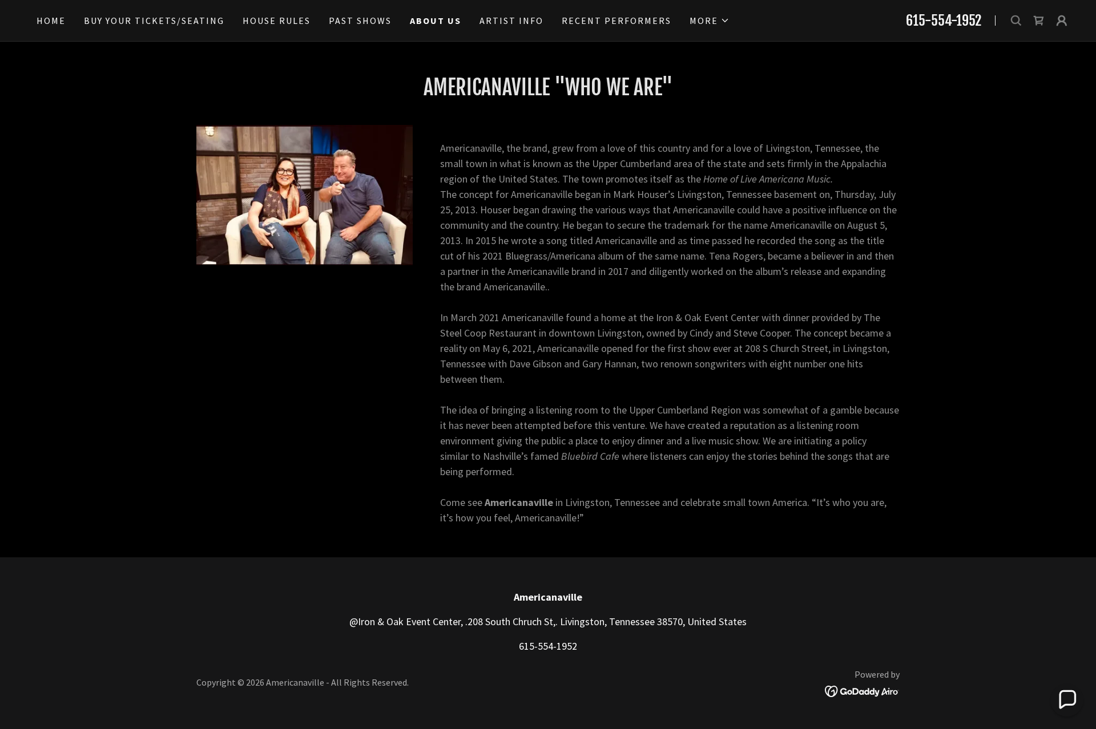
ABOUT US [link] (435, 20)
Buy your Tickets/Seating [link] (154, 20)
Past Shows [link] (360, 20)
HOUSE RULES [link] (277, 20)
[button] (710, 20)
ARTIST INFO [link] (511, 20)
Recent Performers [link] (616, 20)
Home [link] (51, 20)
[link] (1039, 20)
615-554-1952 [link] (943, 20)
